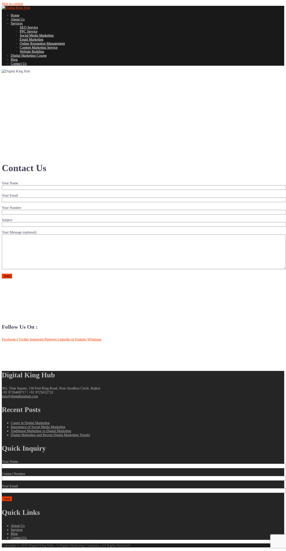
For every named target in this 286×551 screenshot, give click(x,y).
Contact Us (19, 63)
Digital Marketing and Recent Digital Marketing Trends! (50, 435)
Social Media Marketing (37, 35)
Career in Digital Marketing (30, 423)
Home (15, 15)
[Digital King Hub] (16, 8)
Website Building (32, 51)
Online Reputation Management (42, 43)
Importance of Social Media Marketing (38, 427)
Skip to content (12, 4)
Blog (14, 59)
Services (17, 23)
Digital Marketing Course (29, 55)
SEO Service (29, 27)
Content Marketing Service (39, 47)
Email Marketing (31, 39)
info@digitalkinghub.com (20, 396)
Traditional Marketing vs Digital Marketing (41, 431)
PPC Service (29, 31)
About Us (18, 19)
